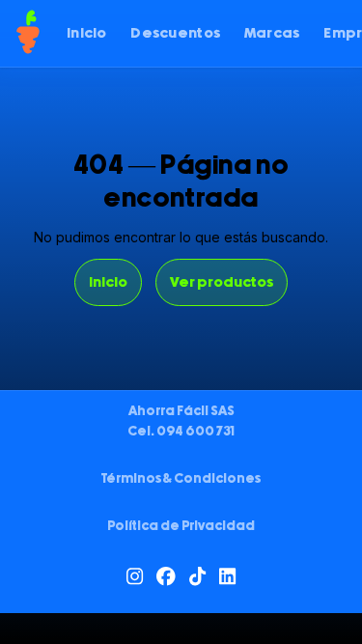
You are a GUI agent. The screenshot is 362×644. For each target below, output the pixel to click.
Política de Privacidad (181, 526)
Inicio (108, 282)
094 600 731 (195, 431)
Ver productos (221, 282)
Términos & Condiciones (181, 479)
